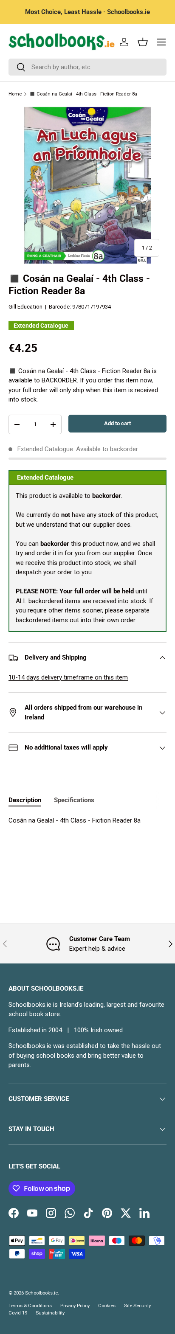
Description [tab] (24, 800)
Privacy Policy (75, 1306)
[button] (142, 42)
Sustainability (50, 1313)
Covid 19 (17, 1313)
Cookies (107, 1306)
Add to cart (117, 423)
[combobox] (87, 67)
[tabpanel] (87, 821)
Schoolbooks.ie (41, 1293)
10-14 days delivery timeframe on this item (68, 677)
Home (15, 94)
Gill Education (25, 306)
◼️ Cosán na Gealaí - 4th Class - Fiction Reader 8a (83, 94)
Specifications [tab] (74, 800)
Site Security (137, 1306)
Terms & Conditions (30, 1306)
